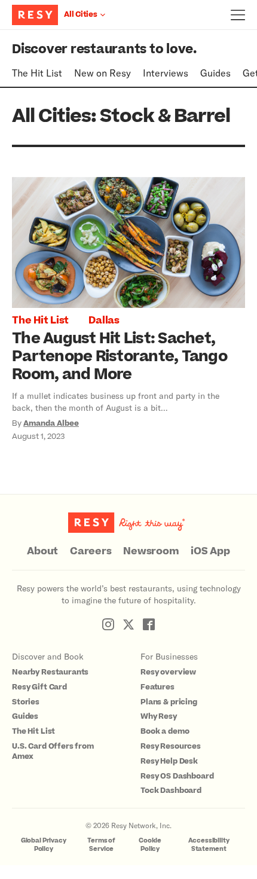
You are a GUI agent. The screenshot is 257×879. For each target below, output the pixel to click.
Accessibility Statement (209, 844)
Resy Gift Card (39, 687)
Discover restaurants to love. (104, 49)
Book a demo (164, 731)
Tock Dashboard (170, 790)
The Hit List (37, 72)
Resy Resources (170, 746)
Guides (215, 72)
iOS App (210, 551)
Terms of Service (101, 844)
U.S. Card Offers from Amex (53, 751)
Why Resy (158, 716)
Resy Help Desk (169, 761)
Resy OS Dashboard (176, 776)
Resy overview (168, 672)
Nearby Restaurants (50, 672)
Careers (90, 551)
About (42, 551)
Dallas (104, 320)
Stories (25, 702)
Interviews (165, 72)
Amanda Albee (51, 423)
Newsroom (151, 551)
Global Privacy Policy (43, 844)
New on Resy (102, 72)
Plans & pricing (168, 702)
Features (157, 687)
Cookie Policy (150, 844)
